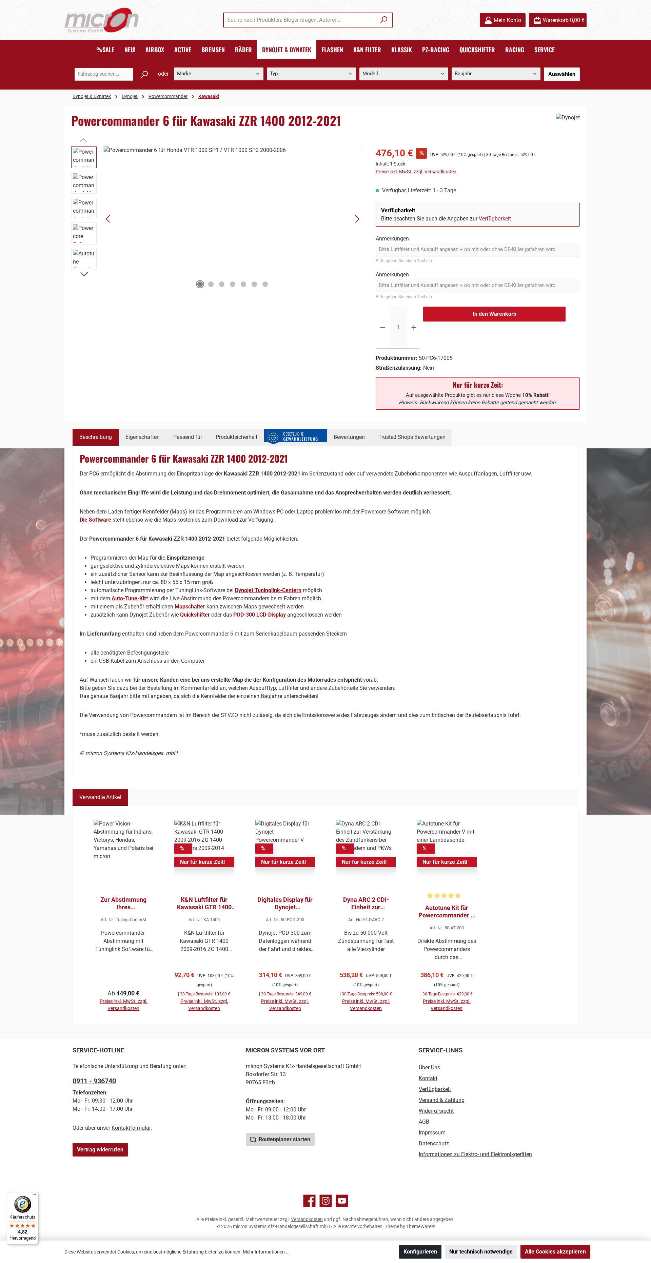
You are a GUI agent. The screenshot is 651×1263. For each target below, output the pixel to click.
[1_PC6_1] (232, 219)
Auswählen (561, 74)
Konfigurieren (420, 1251)
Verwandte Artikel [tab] (100, 797)
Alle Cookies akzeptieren (555, 1251)
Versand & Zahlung (442, 1100)
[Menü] (34, 1196)
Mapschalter (190, 606)
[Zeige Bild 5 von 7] (243, 284)
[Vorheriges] (108, 219)
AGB (424, 1122)
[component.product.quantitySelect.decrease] (383, 328)
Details (123, 995)
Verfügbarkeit (495, 218)
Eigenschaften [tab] (142, 437)
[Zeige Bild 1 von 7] (200, 284)
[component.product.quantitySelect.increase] (414, 328)
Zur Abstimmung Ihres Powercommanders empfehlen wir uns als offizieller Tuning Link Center (124, 903)
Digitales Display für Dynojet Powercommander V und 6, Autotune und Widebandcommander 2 (285, 903)
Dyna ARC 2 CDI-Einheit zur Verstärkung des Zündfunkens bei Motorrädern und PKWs (366, 903)
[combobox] (300, 20)
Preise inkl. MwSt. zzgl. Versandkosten (416, 171)
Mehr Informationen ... (266, 1252)
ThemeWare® (420, 1226)
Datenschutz (434, 1143)
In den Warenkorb (494, 314)
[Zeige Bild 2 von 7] (211, 284)
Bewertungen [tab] (349, 437)
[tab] (96, 437)
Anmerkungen (392, 238)
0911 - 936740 (94, 1081)
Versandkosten (307, 1219)
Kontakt (428, 1078)
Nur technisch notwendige (481, 1251)
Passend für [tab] (187, 437)
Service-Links (440, 1050)
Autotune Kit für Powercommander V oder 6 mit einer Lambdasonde (446, 911)
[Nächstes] (357, 219)
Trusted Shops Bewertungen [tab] (412, 437)
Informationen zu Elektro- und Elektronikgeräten (475, 1154)
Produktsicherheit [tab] (236, 437)
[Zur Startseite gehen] (101, 20)
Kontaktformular (131, 1128)
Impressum (432, 1132)
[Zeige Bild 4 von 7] (232, 284)
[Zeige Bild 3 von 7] (221, 284)
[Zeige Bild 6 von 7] (254, 284)
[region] (216, 219)
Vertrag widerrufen (100, 1149)
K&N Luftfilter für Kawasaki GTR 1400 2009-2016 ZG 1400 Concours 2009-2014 (204, 903)
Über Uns (429, 1067)
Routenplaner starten (283, 1139)
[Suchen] (384, 20)
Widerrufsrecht (436, 1111)
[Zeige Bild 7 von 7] (265, 284)
